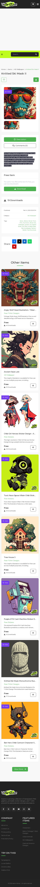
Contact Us (5, 828)
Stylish (24, 230)
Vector (21, 221)
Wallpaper (21, 224)
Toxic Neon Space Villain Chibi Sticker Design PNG (20, 495)
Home (3, 69)
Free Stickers (9, 437)
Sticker (26, 221)
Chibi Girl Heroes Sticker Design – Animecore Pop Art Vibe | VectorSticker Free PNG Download (20, 434)
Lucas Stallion (6, 863)
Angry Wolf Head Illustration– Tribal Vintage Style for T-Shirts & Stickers (20, 310)
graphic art (28, 224)
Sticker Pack (32, 221)
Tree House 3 (9, 557)
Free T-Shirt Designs (11, 313)
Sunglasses (27, 228)
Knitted (30, 226)
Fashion (33, 228)
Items (10, 69)
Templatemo (5, 860)
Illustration (26, 223)
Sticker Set (33, 223)
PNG (21, 223)
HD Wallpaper (19, 69)
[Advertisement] (20, 30)
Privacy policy (6, 832)
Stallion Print (5, 870)
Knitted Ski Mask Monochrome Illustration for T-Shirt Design (20, 681)
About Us (4, 825)
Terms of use (5, 835)
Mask (34, 226)
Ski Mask (24, 226)
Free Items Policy (7, 839)
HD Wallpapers (28, 840)
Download (21, 189)
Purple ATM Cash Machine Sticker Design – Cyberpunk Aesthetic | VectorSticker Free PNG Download (20, 619)
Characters (26, 828)
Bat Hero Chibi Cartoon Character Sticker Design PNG (20, 743)
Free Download (31, 230)
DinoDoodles (6, 867)
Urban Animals (28, 836)
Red (22, 228)
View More (19, 769)
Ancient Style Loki (11, 372)
